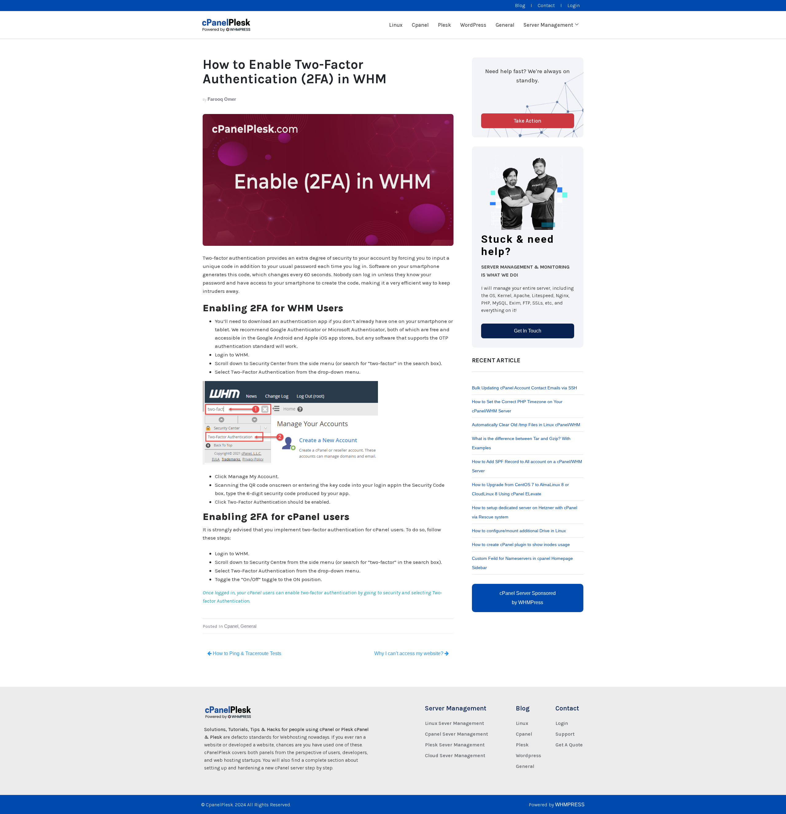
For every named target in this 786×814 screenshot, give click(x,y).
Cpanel (420, 25)
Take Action (527, 121)
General (505, 25)
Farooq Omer (222, 99)
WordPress (473, 25)
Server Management (548, 25)
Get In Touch (527, 330)
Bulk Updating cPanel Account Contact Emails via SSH (524, 387)
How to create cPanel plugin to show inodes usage (521, 544)
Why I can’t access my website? (409, 653)
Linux (396, 25)
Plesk (444, 25)
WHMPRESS (570, 804)
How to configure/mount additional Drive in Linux (519, 530)
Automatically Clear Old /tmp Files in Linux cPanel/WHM (526, 424)
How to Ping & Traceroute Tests (246, 653)
